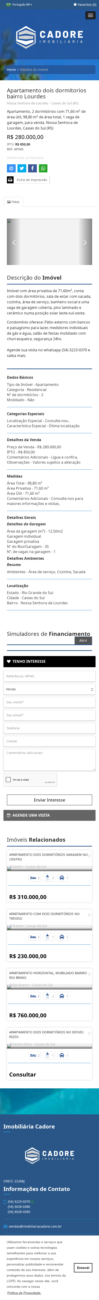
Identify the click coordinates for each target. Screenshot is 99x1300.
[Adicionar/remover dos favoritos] (89, 855)
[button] (14, 242)
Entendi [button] (83, 1268)
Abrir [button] (83, 640)
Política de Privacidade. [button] (24, 1293)
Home (11, 69)
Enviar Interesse (49, 800)
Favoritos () (86, 4)
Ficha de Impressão (31, 180)
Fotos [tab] (15, 202)
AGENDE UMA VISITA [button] (30, 815)
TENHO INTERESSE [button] (28, 661)
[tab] (49, 661)
